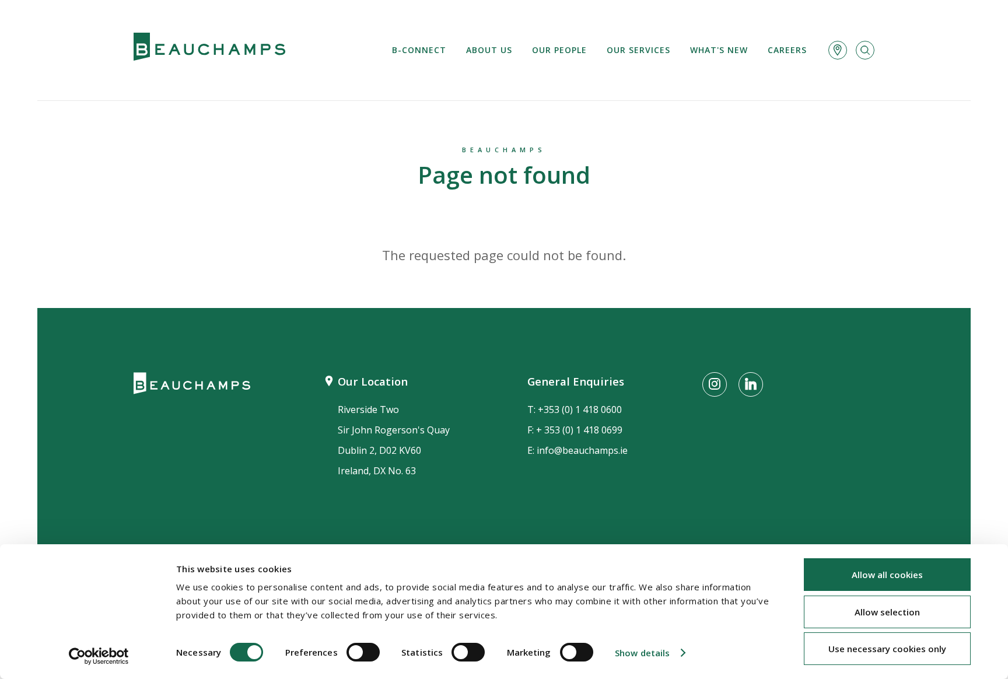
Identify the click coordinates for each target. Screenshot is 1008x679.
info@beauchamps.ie (582, 450)
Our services (638, 49)
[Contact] (837, 50)
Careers (787, 49)
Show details (642, 653)
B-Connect (419, 49)
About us (489, 49)
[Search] (865, 50)
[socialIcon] (714, 384)
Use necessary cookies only (887, 648)
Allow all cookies (887, 574)
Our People (559, 49)
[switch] (363, 652)
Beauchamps (504, 149)
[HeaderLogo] (209, 50)
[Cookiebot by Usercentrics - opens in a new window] (99, 656)
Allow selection (887, 612)
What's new (719, 49)
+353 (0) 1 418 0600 (580, 409)
